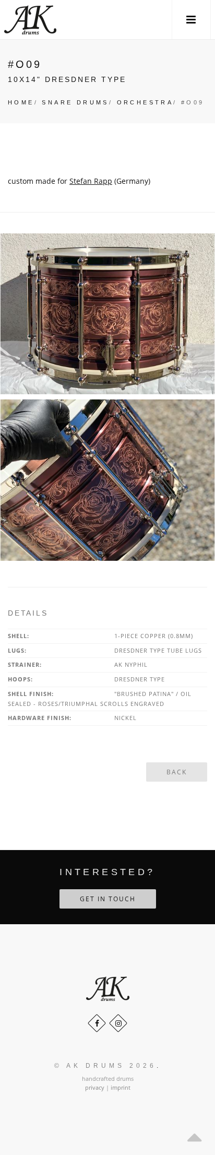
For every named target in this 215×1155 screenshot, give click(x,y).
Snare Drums (75, 102)
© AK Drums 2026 (105, 1065)
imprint (120, 1087)
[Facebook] (96, 1023)
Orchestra (145, 102)
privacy (94, 1087)
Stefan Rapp (90, 181)
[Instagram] (118, 1023)
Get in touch (108, 898)
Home (21, 102)
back (176, 772)
